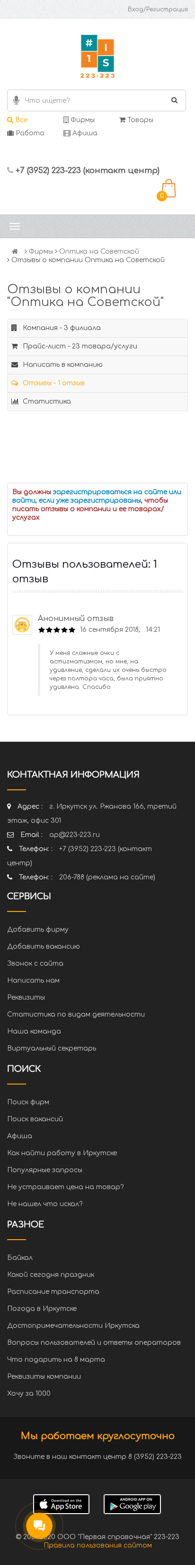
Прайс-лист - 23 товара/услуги (79, 346)
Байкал (20, 1257)
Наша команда (34, 1031)
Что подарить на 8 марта (56, 1359)
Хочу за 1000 (29, 1393)
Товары (139, 120)
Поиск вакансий (35, 1119)
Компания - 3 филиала (61, 327)
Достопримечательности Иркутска (73, 1325)
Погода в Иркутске (42, 1308)
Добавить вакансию (43, 946)
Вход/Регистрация (158, 9)
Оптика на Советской (99, 251)
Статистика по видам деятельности (76, 1014)
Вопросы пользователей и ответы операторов (94, 1342)
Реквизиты (26, 997)
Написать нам (33, 980)
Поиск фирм (28, 1102)
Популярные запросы (44, 1170)
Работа (29, 133)
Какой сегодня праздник (50, 1274)
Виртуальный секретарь (51, 1048)
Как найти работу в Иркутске (62, 1153)
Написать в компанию (62, 364)
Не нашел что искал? (44, 1204)
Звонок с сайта (35, 963)
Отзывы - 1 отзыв (53, 383)
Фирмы (82, 120)
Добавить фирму (38, 929)
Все (20, 120)
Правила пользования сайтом (98, 1545)
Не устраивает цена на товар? (65, 1187)
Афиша (84, 133)
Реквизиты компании (44, 1376)
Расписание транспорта (53, 1291)
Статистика (46, 401)
